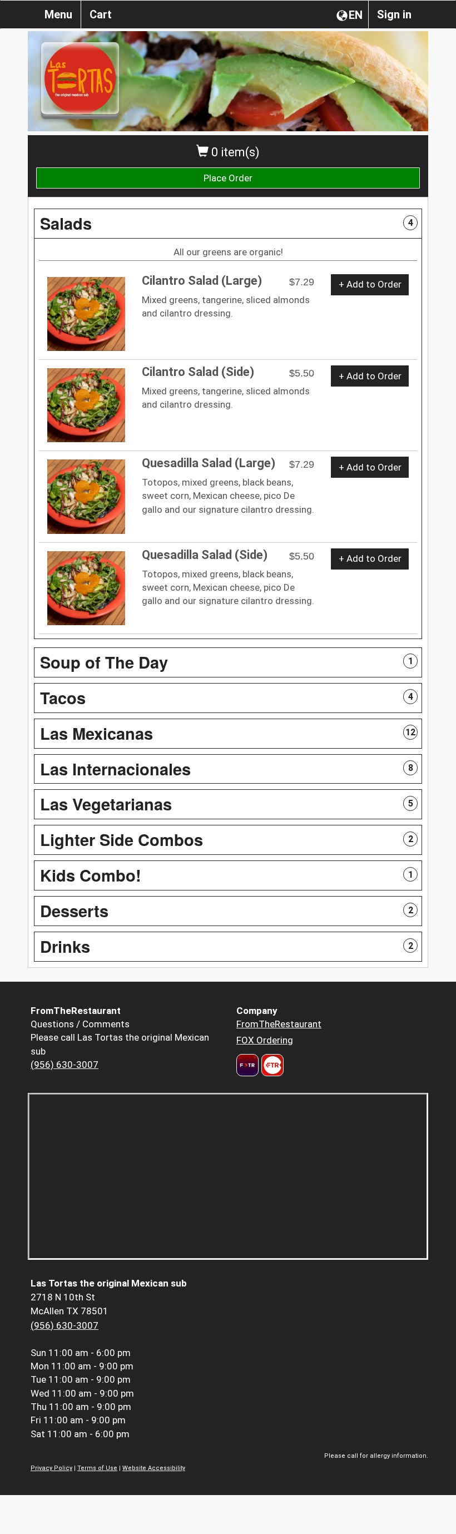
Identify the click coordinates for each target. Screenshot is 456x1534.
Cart (101, 14)
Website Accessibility (153, 1468)
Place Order (228, 178)
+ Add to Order (370, 284)
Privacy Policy (51, 1468)
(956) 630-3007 (64, 1064)
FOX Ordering (264, 1040)
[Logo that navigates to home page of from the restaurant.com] (247, 1065)
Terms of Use (97, 1468)
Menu (58, 14)
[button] (228, 224)
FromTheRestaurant (278, 1024)
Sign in (394, 14)
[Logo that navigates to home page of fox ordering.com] (271, 1065)
